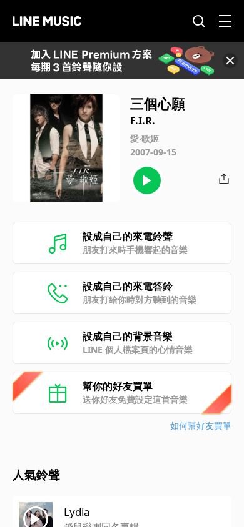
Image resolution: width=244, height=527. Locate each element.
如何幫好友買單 (200, 425)
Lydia (77, 512)
